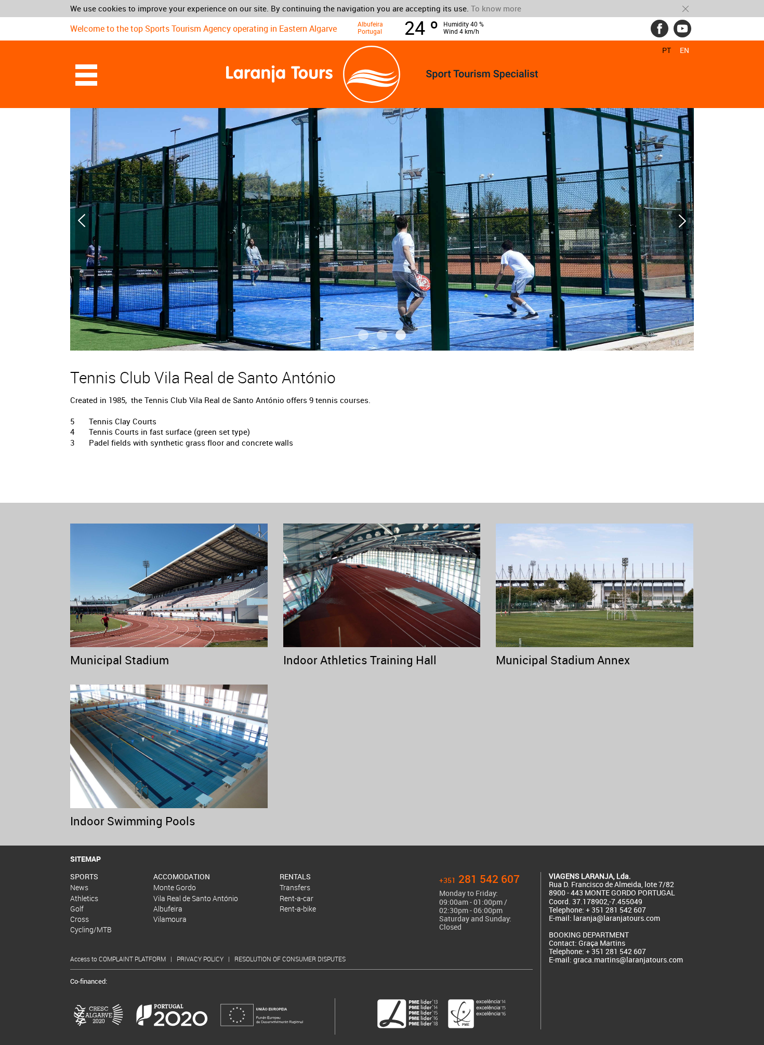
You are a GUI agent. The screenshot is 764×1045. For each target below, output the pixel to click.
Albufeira (167, 909)
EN (684, 50)
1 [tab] (363, 335)
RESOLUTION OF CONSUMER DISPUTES (290, 959)
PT (666, 50)
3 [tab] (401, 335)
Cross (79, 919)
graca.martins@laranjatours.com (628, 959)
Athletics (84, 898)
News (79, 887)
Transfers (295, 887)
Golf (77, 909)
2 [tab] (382, 335)
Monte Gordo (174, 887)
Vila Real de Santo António (195, 898)
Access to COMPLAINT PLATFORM (118, 959)
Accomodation (181, 877)
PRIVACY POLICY (201, 959)
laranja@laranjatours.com (616, 918)
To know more (496, 8)
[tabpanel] (382, 221)
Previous (81, 221)
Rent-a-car (296, 898)
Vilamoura (170, 919)
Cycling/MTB (91, 929)
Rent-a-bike (298, 909)
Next (682, 221)
